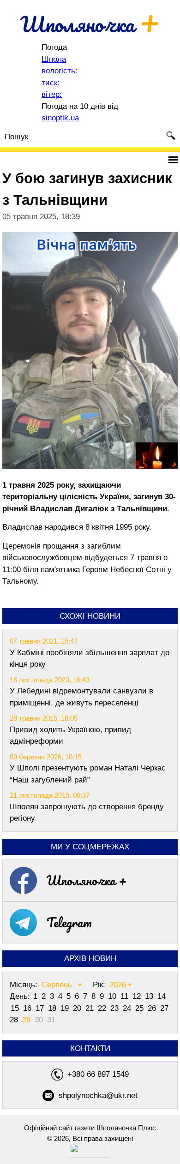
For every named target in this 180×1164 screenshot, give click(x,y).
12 (137, 996)
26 (153, 1008)
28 (15, 1019)
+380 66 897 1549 (98, 1074)
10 (113, 996)
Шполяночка (90, 24)
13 (150, 996)
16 (28, 1008)
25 (140, 1008)
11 (125, 996)
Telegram (69, 922)
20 (78, 1008)
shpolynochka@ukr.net (98, 1095)
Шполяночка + (87, 880)
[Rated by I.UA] (90, 1155)
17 (41, 1008)
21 (90, 1008)
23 (115, 1008)
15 (16, 1008)
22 (103, 1008)
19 (65, 1008)
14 (161, 996)
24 (128, 1008)
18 (53, 1008)
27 (164, 1008)
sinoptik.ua (60, 117)
